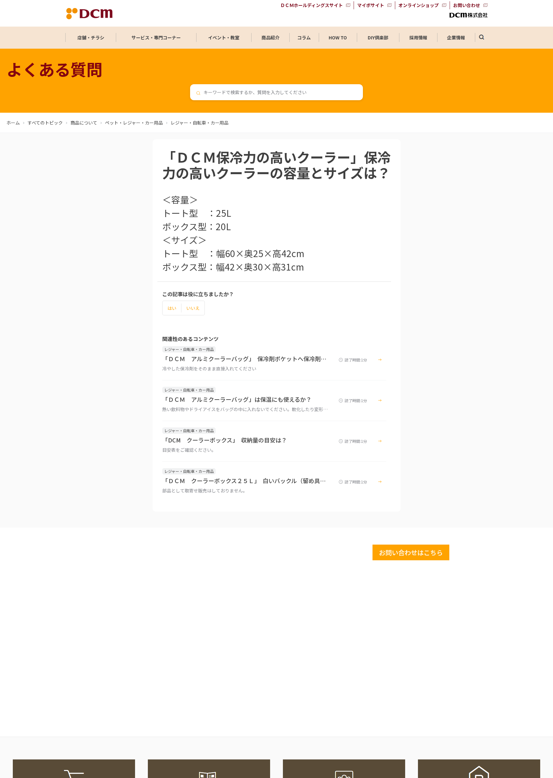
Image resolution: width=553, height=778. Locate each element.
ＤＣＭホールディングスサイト (311, 5)
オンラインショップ (418, 5)
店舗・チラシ (90, 37)
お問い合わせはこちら (411, 552)
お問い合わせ (466, 5)
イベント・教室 (223, 37)
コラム (304, 37)
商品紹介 (270, 37)
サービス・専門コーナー (156, 37)
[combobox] (276, 92)
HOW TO (338, 37)
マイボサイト (370, 5)
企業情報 (456, 37)
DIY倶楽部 (378, 37)
